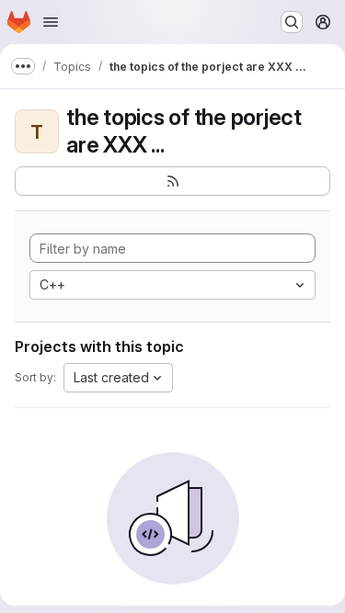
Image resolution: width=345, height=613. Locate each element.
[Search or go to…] (292, 22)
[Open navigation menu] (50, 22)
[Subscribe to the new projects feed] (172, 181)
